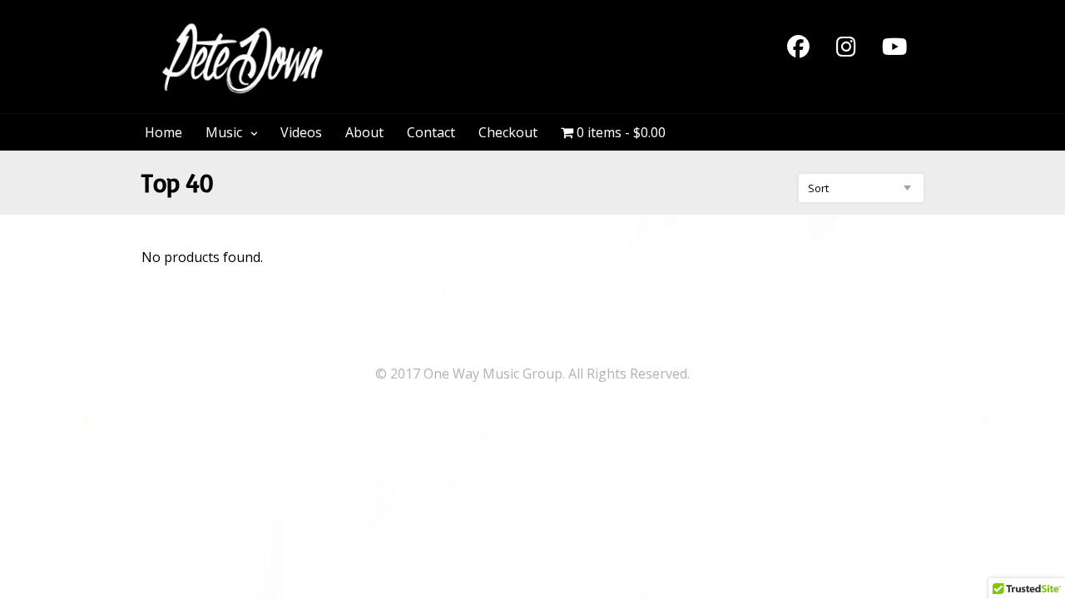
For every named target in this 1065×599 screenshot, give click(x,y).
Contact (431, 132)
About (364, 132)
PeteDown (407, 31)
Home (163, 132)
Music (224, 132)
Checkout (507, 132)
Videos (301, 132)
